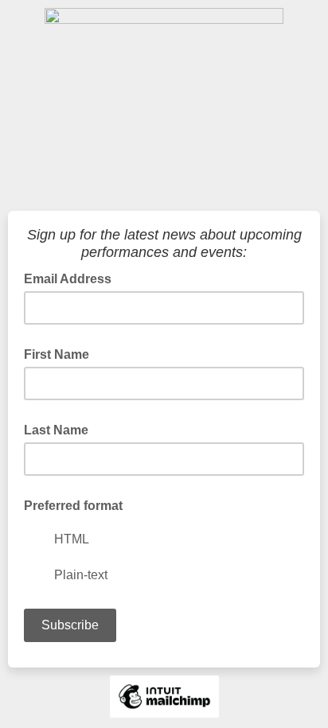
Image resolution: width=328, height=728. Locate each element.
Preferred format (73, 505)
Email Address (72, 277)
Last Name (56, 430)
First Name (56, 354)
